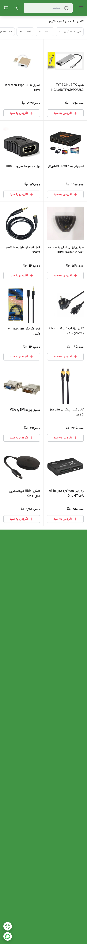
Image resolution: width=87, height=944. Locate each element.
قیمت (28, 31)
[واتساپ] (7, 936)
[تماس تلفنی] (7, 926)
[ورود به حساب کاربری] (17, 7)
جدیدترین (69, 31)
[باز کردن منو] (80, 7)
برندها (47, 31)
